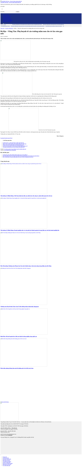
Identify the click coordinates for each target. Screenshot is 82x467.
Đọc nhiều (6, 150)
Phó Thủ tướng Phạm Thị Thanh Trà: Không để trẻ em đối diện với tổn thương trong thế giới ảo (21, 155)
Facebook (2, 138)
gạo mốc (9, 149)
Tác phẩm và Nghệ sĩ (7, 19)
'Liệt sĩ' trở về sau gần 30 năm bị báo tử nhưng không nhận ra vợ (15, 145)
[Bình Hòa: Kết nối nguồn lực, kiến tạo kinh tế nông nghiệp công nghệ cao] (23, 334)
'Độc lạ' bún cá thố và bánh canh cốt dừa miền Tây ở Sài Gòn (14, 143)
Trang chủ (2, 28)
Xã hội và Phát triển (6, 18)
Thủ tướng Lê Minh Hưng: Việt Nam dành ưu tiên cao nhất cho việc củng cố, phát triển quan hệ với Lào (26, 195)
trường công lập (17, 149)
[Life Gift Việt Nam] (4, 401)
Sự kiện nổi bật (6, 14)
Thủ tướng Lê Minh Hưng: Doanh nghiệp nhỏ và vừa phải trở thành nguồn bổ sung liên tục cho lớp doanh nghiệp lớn (29, 230)
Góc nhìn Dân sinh (6, 465)
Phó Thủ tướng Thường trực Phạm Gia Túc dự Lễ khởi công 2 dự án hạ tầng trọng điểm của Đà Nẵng (25, 266)
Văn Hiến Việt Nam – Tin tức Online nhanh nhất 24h (10, 2)
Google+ (8, 138)
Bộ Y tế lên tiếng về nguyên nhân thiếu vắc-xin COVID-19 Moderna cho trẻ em (18, 156)
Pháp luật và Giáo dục (7, 21)
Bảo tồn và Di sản (6, 17)
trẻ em (12, 149)
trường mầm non (23, 149)
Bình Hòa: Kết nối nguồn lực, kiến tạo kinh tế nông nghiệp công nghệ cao (18, 336)
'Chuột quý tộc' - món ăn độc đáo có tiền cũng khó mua (13, 142)
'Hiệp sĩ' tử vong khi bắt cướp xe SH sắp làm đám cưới (13, 144)
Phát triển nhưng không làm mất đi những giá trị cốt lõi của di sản (16, 368)
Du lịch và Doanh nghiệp (7, 20)
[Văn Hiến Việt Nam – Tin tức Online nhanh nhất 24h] (11, 1)
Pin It (11, 138)
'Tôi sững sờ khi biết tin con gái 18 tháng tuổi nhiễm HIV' (14, 147)
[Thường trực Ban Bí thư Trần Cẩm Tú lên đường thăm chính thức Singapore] (23, 304)
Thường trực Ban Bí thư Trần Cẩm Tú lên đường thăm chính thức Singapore (19, 306)
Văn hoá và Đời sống (7, 15)
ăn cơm (5, 149)
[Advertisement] (32, 385)
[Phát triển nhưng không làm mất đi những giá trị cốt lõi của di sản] (23, 366)
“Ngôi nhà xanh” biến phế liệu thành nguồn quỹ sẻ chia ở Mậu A (15, 154)
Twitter (5, 138)
